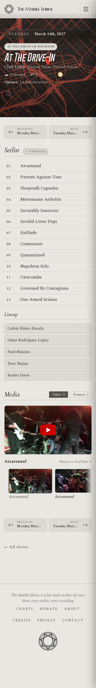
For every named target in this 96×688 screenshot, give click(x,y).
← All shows (16, 547)
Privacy (46, 620)
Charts (24, 609)
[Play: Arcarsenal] (48, 430)
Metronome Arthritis (40, 199)
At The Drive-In (29, 57)
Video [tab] (59, 394)
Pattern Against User (41, 177)
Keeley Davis (18, 375)
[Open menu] (86, 9)
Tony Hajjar (18, 363)
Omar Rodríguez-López (28, 340)
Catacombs (31, 277)
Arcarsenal (30, 165)
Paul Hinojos (18, 352)
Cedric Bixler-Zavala (25, 328)
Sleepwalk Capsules (39, 188)
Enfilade (28, 232)
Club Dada (14, 66)
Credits (22, 620)
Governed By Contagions (44, 288)
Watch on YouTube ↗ (75, 462)
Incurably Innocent (39, 210)
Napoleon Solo (34, 266)
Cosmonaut (31, 243)
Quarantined (32, 255)
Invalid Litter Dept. (39, 221)
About (72, 609)
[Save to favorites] (8, 93)
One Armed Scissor (38, 299)
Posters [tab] (80, 394)
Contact (72, 620)
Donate (49, 609)
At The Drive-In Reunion (31, 46)
